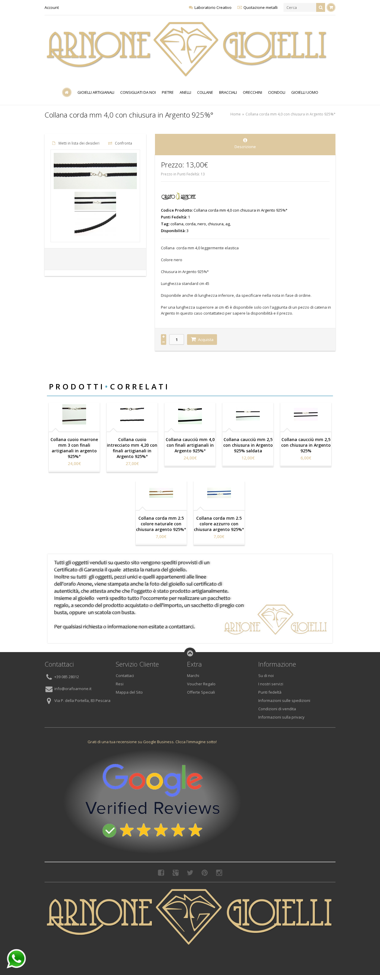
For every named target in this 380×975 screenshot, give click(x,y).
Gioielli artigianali (95, 92)
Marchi (193, 675)
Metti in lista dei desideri (78, 143)
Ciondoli (276, 92)
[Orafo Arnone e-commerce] (187, 49)
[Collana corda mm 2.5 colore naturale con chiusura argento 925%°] (161, 493)
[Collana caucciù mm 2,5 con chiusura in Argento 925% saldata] (247, 414)
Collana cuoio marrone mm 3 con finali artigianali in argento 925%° (74, 448)
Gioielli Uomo (304, 92)
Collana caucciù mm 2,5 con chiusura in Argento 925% (306, 445)
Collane (205, 92)
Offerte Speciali (201, 692)
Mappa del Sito (129, 692)
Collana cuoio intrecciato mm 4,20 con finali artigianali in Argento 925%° (132, 448)
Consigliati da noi (138, 92)
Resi (120, 684)
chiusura (216, 223)
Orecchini (252, 92)
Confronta (123, 143)
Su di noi (266, 675)
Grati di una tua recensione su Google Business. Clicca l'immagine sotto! (152, 741)
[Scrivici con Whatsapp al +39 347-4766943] (16, 958)
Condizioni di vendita (277, 708)
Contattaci (125, 675)
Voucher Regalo (201, 684)
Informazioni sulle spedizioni (284, 700)
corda (190, 223)
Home (235, 114)
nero (201, 223)
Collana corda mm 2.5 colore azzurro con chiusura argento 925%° (219, 523)
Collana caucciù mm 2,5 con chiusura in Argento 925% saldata (248, 445)
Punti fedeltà (269, 692)
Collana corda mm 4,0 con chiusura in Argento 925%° (290, 114)
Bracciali (228, 92)
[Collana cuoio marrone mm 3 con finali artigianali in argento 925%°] (74, 414)
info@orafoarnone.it (72, 689)
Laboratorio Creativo (213, 7)
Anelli (185, 92)
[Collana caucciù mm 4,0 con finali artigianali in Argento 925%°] (190, 414)
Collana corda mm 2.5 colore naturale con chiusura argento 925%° (161, 523)
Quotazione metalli (260, 7)
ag (227, 223)
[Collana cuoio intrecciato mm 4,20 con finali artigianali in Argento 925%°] (132, 414)
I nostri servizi (270, 684)
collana (176, 223)
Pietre (168, 92)
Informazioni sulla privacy (281, 717)
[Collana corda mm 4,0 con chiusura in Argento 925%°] (95, 202)
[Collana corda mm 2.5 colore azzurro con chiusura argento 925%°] (219, 493)
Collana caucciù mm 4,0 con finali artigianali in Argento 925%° (190, 445)
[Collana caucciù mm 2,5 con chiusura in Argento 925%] (305, 414)
